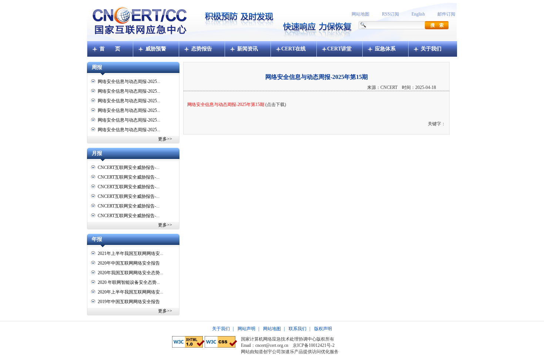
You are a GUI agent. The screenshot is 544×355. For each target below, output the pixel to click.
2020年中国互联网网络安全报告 (129, 263)
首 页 (110, 49)
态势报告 (201, 49)
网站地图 (360, 14)
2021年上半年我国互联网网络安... (130, 253)
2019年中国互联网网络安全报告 (129, 301)
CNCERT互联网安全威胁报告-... (128, 167)
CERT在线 (293, 49)
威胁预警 (155, 49)
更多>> (165, 139)
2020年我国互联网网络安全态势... (130, 272)
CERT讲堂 (339, 49)
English (418, 14)
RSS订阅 (390, 14)
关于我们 (431, 49)
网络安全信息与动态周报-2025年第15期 (225, 104)
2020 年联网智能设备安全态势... (129, 282)
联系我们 (297, 328)
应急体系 (385, 49)
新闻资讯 (247, 49)
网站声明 (246, 328)
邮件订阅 (446, 14)
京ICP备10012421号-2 (314, 345)
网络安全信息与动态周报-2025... (129, 81)
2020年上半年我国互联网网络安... (130, 292)
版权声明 (323, 328)
